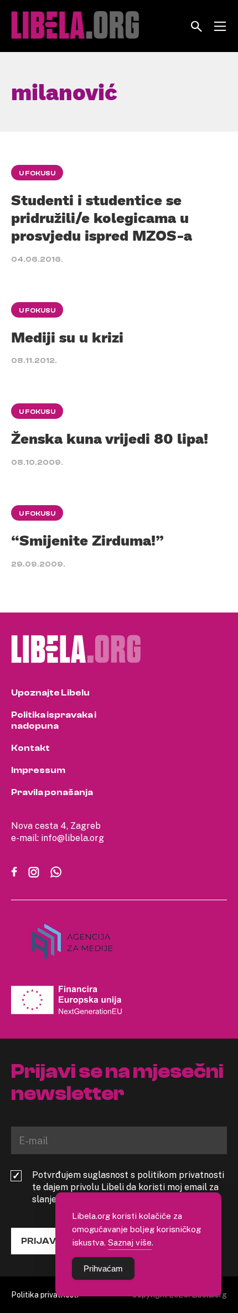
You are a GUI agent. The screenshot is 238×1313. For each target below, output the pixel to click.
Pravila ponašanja (52, 792)
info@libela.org (72, 837)
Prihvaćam (103, 1268)
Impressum (38, 770)
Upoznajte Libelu (50, 693)
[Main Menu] (220, 26)
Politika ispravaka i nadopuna (53, 720)
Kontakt (30, 748)
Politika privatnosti (45, 1294)
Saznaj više (130, 1242)
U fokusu (37, 173)
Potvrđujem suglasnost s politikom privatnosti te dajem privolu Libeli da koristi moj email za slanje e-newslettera (128, 1187)
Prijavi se (46, 1241)
